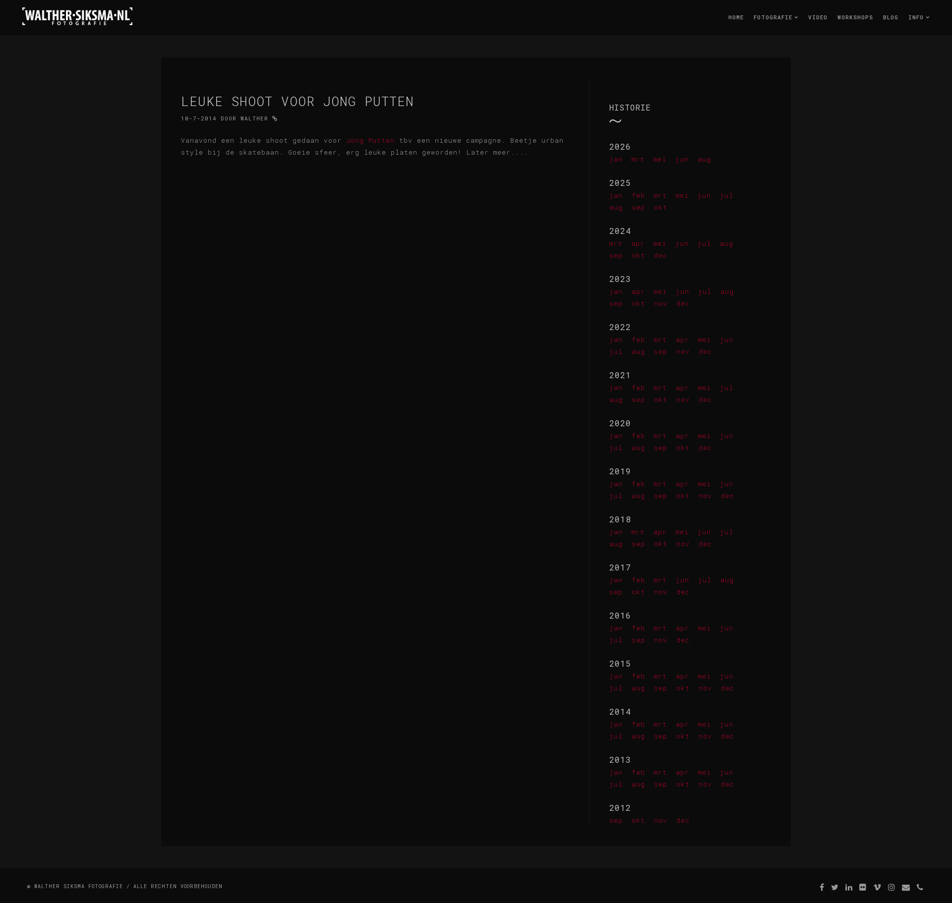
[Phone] (920, 887)
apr (638, 243)
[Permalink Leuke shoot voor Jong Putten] (275, 118)
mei (660, 159)
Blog (890, 17)
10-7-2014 (199, 118)
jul (726, 195)
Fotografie (775, 17)
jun (682, 159)
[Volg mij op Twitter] (835, 887)
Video (818, 17)
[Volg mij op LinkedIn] (849, 887)
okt (660, 207)
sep (638, 207)
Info (918, 17)
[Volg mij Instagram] (891, 887)
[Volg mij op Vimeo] (877, 887)
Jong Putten (370, 140)
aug (704, 159)
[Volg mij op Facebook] (822, 887)
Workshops (855, 17)
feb (638, 195)
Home (736, 17)
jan (616, 159)
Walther (254, 118)
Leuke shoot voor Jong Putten (297, 101)
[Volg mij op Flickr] (863, 887)
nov (660, 303)
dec (660, 255)
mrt (638, 159)
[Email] (906, 887)
